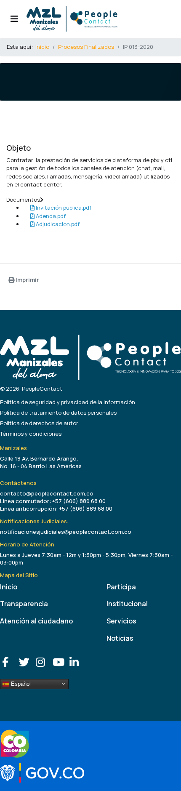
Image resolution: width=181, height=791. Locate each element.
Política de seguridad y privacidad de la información (67, 402)
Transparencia (24, 603)
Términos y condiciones (30, 433)
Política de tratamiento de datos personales (58, 412)
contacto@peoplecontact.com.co (46, 493)
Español (20, 683)
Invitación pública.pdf (63, 207)
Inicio (8, 586)
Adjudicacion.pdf (57, 224)
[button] (90, 200)
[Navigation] (14, 19)
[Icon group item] (8, 660)
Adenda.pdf (50, 216)
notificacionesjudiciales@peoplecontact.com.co (65, 531)
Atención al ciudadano (36, 621)
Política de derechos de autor (39, 423)
